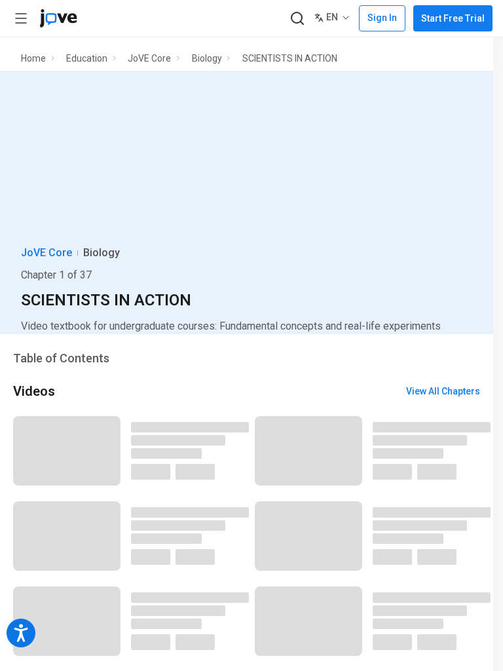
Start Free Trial (453, 18)
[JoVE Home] (58, 18)
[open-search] (297, 18)
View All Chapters (443, 391)
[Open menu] (20, 18)
